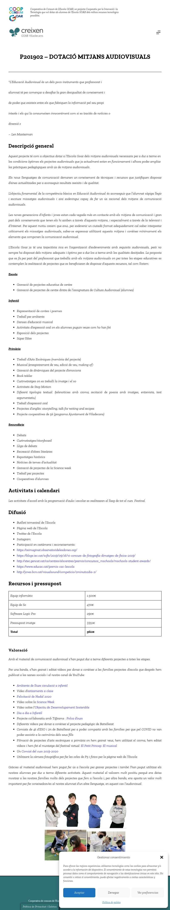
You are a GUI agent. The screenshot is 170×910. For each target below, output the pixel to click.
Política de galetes (111, 902)
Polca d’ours (75, 718)
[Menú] (158, 32)
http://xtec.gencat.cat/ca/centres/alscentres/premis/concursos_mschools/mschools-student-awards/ (84, 561)
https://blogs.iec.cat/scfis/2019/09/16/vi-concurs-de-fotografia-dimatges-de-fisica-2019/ (76, 555)
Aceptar (79, 892)
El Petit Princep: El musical (99, 746)
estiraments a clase (40, 691)
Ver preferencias (147, 892)
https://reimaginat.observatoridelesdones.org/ (47, 550)
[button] (162, 857)
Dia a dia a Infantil (29, 713)
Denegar (113, 892)
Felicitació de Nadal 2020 (34, 696)
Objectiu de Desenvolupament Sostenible (62, 707)
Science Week (45, 702)
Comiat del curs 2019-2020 (40, 751)
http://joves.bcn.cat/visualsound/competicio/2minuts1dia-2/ (56, 572)
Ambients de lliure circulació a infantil (42, 685)
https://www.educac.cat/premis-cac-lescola (45, 566)
